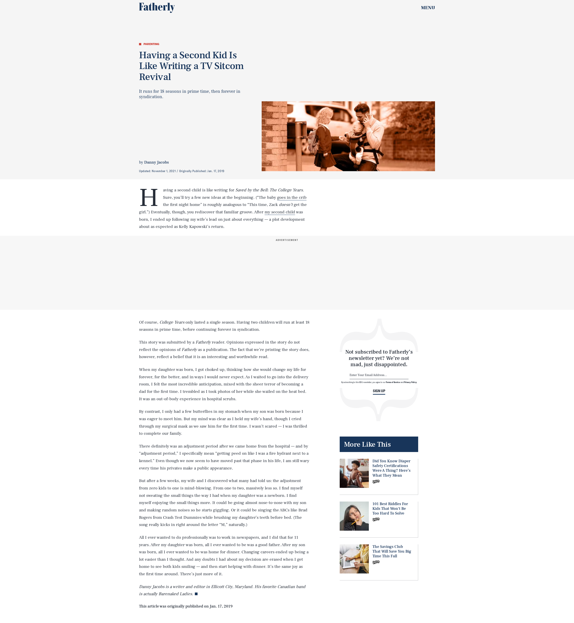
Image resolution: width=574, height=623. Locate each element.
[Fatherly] (157, 8)
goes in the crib (292, 197)
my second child (280, 212)
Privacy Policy (410, 382)
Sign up (379, 391)
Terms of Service (393, 382)
